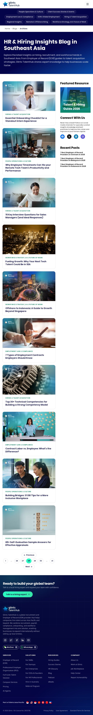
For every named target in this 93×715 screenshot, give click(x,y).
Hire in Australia (32, 682)
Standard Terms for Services (80, 710)
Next (28, 566)
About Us (74, 660)
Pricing (6, 686)
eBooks (51, 682)
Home (7, 28)
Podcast (51, 677)
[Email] (28, 640)
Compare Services (10, 682)
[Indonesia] (35, 702)
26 (17, 561)
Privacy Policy (48, 710)
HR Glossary (53, 669)
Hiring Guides (53, 660)
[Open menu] (87, 4)
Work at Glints (76, 664)
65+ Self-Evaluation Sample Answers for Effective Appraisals (28, 544)
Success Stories (54, 664)
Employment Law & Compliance (19, 17)
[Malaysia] (31, 702)
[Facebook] (62, 136)
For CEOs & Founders (34, 673)
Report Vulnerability (79, 677)
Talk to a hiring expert (16, 594)
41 (52, 561)
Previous (30, 555)
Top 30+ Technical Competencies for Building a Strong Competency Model (26, 403)
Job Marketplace (77, 669)
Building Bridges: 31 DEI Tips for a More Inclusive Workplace (26, 497)
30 (41, 561)
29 (35, 561)
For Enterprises (32, 669)
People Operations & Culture (31, 12)
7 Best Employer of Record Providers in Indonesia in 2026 (73, 165)
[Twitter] (69, 136)
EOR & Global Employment (49, 17)
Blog (50, 673)
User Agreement (62, 710)
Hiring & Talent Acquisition (75, 17)
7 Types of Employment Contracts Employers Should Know (24, 356)
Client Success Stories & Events (61, 12)
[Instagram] (83, 136)
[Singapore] (27, 702)
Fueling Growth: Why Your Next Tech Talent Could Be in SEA (25, 263)
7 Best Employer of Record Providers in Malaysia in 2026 (72, 160)
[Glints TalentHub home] (11, 4)
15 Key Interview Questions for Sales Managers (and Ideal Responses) (25, 216)
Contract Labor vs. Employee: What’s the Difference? (28, 450)
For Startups (30, 664)
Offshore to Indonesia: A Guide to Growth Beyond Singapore (28, 310)
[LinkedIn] (76, 136)
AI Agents (7, 691)
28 (29, 561)
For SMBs (29, 660)
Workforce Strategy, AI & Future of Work (69, 22)
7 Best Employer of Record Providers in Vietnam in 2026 (72, 154)
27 (23, 561)
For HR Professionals (34, 677)
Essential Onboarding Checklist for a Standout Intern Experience (26, 119)
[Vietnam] (39, 702)
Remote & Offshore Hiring (37, 22)
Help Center (76, 673)
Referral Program (33, 686)
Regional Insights (14, 22)
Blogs (15, 28)
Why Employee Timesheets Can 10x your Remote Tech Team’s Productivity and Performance (28, 167)
